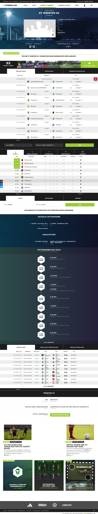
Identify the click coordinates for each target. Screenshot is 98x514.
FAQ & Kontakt (36, 1)
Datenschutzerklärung (12, 510)
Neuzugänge (49, 198)
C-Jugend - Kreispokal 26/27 (59, 223)
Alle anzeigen (48, 342)
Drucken (80, 193)
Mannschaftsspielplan (77, 71)
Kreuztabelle (65, 153)
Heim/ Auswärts (32, 153)
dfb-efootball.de (15, 1)
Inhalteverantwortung (36, 510)
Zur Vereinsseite (49, 15)
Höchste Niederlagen (77, 347)
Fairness (83, 153)
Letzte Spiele (49, 71)
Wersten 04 (49, 393)
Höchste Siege (21, 347)
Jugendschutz (28, 510)
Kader (20, 198)
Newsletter (42, 1)
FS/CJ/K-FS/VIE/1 (43, 228)
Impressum (5, 510)
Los (79, 145)
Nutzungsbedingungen (21, 510)
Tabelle (15, 153)
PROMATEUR (5, 1)
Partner (31, 1)
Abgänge (77, 198)
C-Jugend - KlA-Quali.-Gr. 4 (66, 19)
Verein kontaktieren (60, 414)
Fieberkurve (49, 153)
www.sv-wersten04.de (40, 414)
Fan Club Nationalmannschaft (24, 1)
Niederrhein (51, 10)
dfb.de (10, 1)
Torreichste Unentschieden (49, 347)
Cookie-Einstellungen (45, 510)
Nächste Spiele (21, 71)
